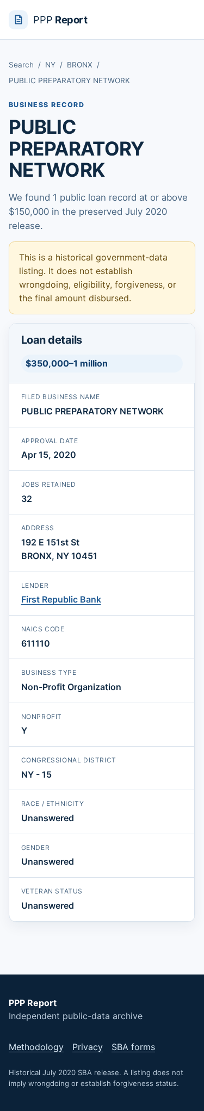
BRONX (79, 64)
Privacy (87, 1046)
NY (50, 64)
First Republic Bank (61, 599)
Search (21, 64)
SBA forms (133, 1046)
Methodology (36, 1046)
